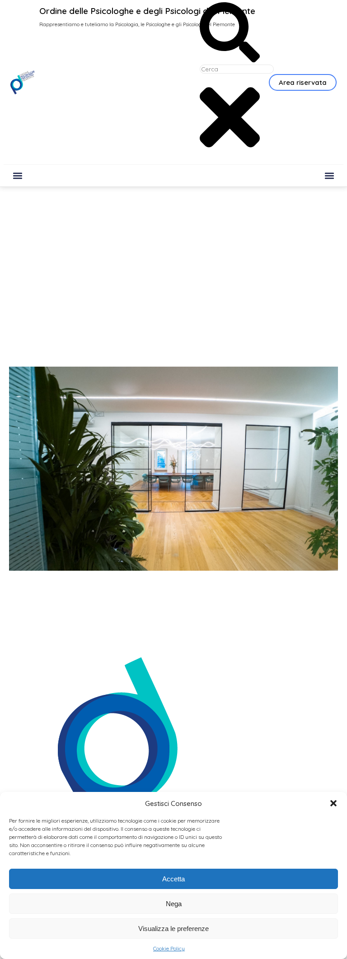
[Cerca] (230, 59)
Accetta (173, 879)
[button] (333, 803)
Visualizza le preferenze (173, 928)
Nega (174, 904)
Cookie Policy (169, 948)
